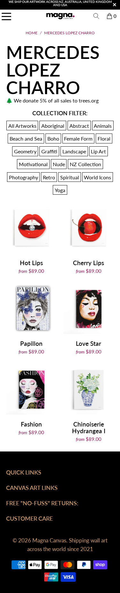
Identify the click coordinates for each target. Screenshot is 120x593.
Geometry (25, 151)
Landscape (74, 151)
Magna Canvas (49, 540)
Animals (103, 126)
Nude (59, 164)
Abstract (79, 126)
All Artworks (22, 126)
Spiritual (69, 177)
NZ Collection (85, 164)
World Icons (97, 177)
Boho (53, 138)
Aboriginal (52, 126)
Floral (104, 138)
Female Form (78, 138)
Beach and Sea (26, 138)
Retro (49, 177)
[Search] (96, 16)
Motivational (33, 164)
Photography (23, 177)
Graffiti (49, 151)
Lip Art (98, 151)
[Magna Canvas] (60, 16)
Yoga (60, 190)
